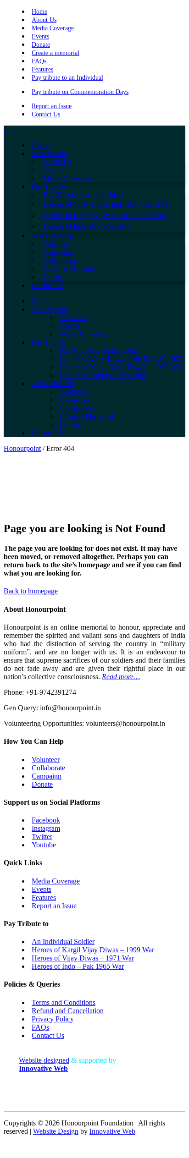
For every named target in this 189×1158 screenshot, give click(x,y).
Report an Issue (52, 106)
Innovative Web (112, 1131)
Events (40, 36)
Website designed (44, 1060)
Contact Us (46, 114)
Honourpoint (22, 448)
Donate (41, 44)
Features (42, 69)
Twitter (42, 836)
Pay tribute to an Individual (67, 77)
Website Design (55, 1131)
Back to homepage (31, 591)
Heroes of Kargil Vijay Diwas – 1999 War (93, 950)
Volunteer (46, 759)
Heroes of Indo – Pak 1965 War (78, 966)
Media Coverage (53, 28)
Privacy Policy (53, 1019)
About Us (44, 19)
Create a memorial (55, 52)
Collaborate (48, 768)
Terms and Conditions (63, 1002)
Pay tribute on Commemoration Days (80, 91)
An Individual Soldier (63, 941)
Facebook (46, 820)
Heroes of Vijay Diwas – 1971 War (83, 958)
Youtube (44, 845)
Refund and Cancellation (68, 1011)
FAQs (39, 61)
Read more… (121, 677)
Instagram (46, 828)
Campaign (46, 776)
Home (39, 11)
